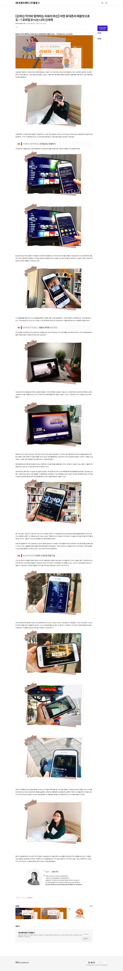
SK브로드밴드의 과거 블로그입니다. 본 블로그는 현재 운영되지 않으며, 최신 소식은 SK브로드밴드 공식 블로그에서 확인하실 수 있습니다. (50, 935)
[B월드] (89, 962)
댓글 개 (17, 926)
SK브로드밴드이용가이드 (102, 28)
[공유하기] (21, 897)
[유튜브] (91, 962)
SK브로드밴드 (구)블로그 (27, 3)
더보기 (91, 906)
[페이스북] (94, 962)
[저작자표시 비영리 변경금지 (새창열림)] (35, 897)
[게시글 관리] (23, 897)
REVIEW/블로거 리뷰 (20, 23)
